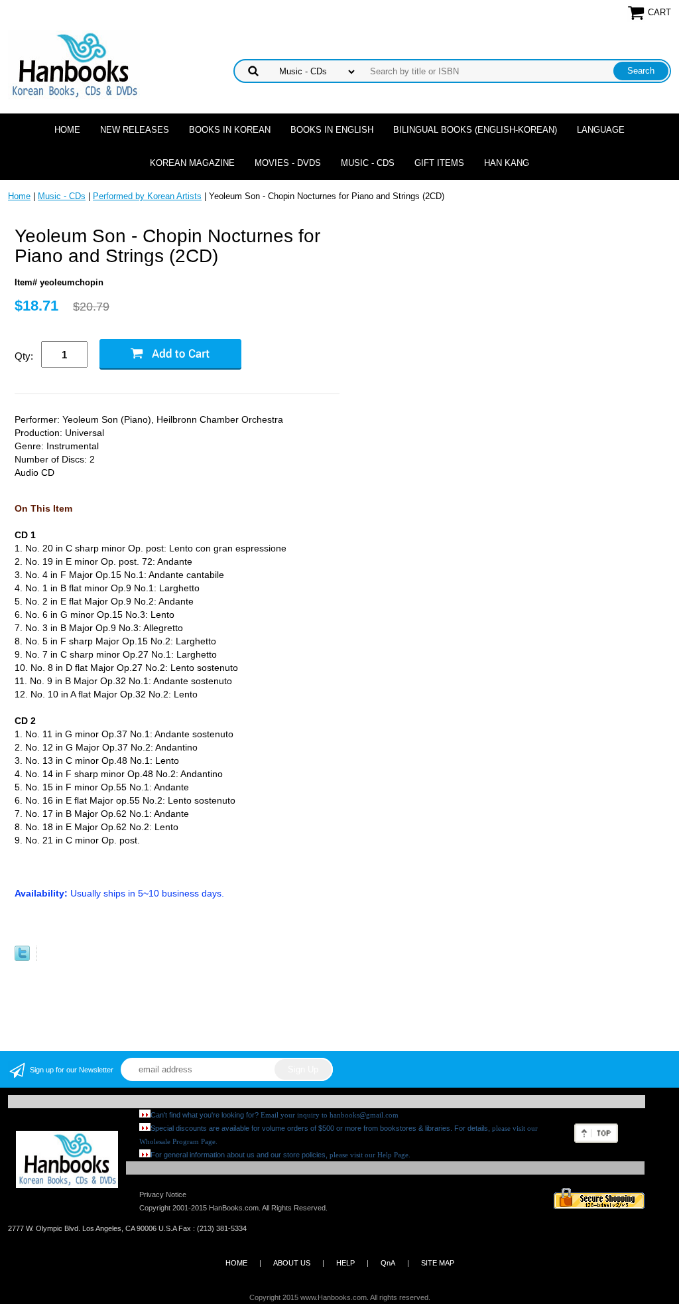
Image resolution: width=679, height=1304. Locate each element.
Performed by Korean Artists (147, 196)
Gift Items (439, 163)
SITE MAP (437, 1263)
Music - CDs (368, 163)
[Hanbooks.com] (74, 64)
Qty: (24, 356)
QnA (388, 1263)
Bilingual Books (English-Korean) (475, 130)
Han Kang (506, 163)
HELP (345, 1263)
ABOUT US (291, 1263)
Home (67, 130)
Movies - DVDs (288, 163)
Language (601, 130)
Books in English (331, 130)
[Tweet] (22, 958)
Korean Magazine (192, 163)
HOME (236, 1263)
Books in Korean (230, 130)
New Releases (134, 130)
